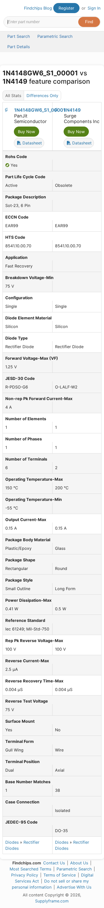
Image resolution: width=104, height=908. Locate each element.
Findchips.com (8, 8)
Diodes (12, 842)
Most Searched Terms (30, 868)
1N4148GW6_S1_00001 (39, 110)
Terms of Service (59, 874)
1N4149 (72, 110)
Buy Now (26, 131)
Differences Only (42, 95)
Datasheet (31, 142)
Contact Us (54, 862)
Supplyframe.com (52, 900)
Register (66, 8)
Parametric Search (74, 868)
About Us (79, 862)
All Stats (13, 95)
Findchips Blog (38, 8)
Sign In (94, 8)
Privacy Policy (24, 874)
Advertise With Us (74, 887)
